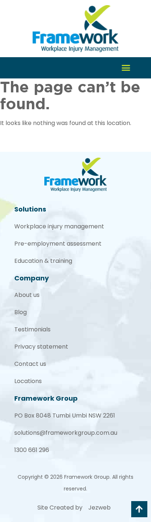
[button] (126, 68)
